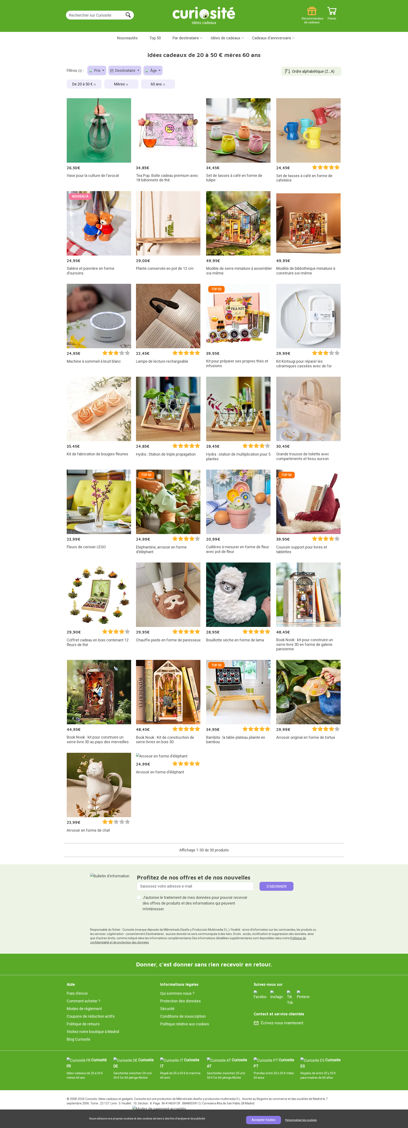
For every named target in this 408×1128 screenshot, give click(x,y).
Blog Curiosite (78, 1039)
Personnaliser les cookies (301, 1120)
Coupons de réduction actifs (91, 1016)
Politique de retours (83, 1024)
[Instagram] (276, 994)
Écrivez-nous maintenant (282, 1023)
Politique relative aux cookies (184, 1024)
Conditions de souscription (183, 1016)
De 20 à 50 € (83, 84)
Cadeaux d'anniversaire (271, 38)
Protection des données (180, 1001)
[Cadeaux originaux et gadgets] (204, 12)
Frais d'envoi (77, 993)
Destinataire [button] (125, 70)
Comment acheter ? (83, 1001)
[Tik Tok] (290, 997)
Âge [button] (153, 70)
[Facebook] (260, 994)
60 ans (157, 84)
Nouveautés (127, 38)
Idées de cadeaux (225, 38)
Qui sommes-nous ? (177, 993)
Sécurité (167, 1008)
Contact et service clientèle (279, 1014)
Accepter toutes (263, 1120)
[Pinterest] (303, 994)
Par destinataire (186, 38)
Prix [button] (97, 70)
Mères (120, 84)
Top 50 (155, 38)
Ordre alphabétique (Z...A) (313, 71)
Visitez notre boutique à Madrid (93, 1031)
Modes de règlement (84, 1008)
